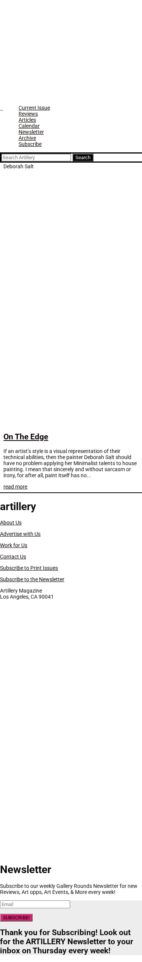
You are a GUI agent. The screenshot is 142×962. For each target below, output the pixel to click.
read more (15, 487)
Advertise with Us (20, 534)
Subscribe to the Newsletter (32, 579)
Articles (27, 120)
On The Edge (25, 436)
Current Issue (34, 108)
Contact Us (13, 557)
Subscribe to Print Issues (29, 568)
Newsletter (31, 132)
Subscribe (30, 144)
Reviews (28, 114)
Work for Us (13, 545)
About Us (11, 523)
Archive (27, 138)
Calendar (29, 126)
